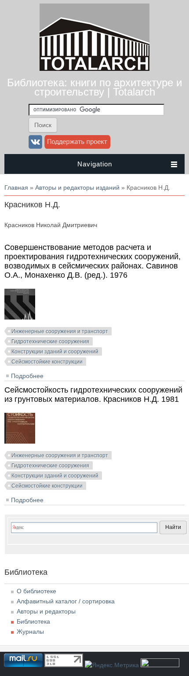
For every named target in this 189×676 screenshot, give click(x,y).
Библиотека (33, 621)
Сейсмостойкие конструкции (47, 362)
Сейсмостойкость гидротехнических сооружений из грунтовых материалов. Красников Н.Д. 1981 (93, 395)
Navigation (94, 164)
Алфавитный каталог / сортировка (66, 601)
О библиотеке (36, 591)
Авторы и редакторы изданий (77, 187)
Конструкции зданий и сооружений (54, 352)
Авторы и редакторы (46, 611)
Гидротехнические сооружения (50, 341)
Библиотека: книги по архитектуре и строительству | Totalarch (94, 87)
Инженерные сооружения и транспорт (59, 331)
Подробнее (27, 375)
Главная (16, 187)
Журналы (30, 631)
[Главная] (94, 68)
